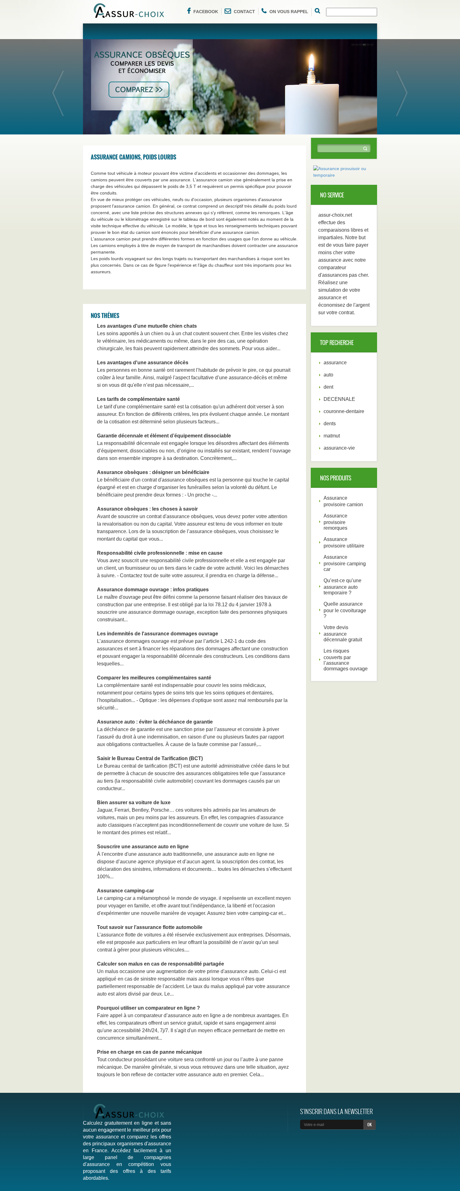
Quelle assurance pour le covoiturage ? (345, 610)
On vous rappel (288, 11)
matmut (332, 435)
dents (330, 423)
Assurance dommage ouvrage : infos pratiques (153, 589)
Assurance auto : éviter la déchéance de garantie (155, 721)
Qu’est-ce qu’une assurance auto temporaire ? (342, 586)
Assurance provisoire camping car (345, 563)
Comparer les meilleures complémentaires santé (154, 677)
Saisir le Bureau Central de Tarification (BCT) (150, 758)
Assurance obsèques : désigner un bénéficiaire (153, 472)
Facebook (205, 11)
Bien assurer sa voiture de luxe (134, 802)
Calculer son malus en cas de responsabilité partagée (160, 963)
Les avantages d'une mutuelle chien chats (147, 326)
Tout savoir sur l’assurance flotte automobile (149, 927)
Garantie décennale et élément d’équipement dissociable (164, 435)
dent (328, 387)
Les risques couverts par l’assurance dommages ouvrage (346, 659)
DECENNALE (339, 399)
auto (328, 374)
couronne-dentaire (344, 411)
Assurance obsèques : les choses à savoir (147, 509)
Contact (244, 11)
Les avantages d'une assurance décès (142, 362)
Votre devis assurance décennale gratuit (343, 633)
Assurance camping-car (125, 890)
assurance (335, 362)
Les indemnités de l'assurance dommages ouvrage (157, 633)
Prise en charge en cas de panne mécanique (149, 1052)
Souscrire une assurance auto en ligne (143, 846)
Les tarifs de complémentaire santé (138, 399)
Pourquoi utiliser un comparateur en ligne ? (148, 1008)
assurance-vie (339, 448)
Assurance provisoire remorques (335, 522)
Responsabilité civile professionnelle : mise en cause (159, 553)
